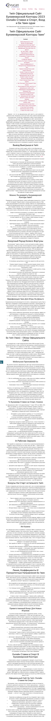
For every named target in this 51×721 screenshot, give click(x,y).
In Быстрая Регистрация (26, 107)
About (18, 9)
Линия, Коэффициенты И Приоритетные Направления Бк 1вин (26, 65)
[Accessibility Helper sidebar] (1, 362)
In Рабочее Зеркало (27, 59)
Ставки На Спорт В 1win (27, 110)
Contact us (41, 9)
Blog (36, 9)
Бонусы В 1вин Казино (27, 78)
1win (42, 156)
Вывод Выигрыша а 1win (27, 41)
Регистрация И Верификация (27, 92)
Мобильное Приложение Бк (27, 54)
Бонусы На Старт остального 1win (27, 61)
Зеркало (27, 99)
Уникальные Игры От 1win (27, 108)
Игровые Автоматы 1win (26, 94)
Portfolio (30, 9)
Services (24, 9)
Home (13, 9)
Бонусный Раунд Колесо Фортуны (27, 46)
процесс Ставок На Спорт (27, 97)
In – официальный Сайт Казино (27, 96)
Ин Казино (27, 62)
